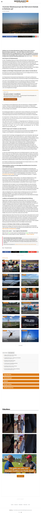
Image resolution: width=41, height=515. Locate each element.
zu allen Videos (20, 476)
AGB (29, 504)
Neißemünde (24, 330)
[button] (19, 423)
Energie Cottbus (8, 384)
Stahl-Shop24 (24, 510)
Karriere (12, 504)
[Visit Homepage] (21, 2)
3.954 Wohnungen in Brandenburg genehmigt (10, 363)
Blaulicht (5, 288)
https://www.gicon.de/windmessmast (9, 228)
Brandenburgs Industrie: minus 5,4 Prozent (10, 366)
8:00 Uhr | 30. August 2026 (9, 358)
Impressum (16, 504)
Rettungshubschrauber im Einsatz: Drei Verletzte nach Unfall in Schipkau (10, 338)
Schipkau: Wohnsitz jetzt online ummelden (10, 355)
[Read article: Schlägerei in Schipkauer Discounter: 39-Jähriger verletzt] (11, 280)
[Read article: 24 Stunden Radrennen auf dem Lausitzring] (30, 280)
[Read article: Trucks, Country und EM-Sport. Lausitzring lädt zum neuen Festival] (30, 308)
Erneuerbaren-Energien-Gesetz (8, 174)
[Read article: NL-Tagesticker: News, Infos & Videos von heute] (11, 266)
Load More (20, 345)
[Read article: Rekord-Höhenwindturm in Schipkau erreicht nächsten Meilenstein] (11, 322)
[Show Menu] (1, 1)
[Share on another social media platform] (38, 36)
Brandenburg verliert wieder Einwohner (9, 360)
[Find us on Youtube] (21, 512)
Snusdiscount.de (29, 510)
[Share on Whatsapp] (34, 36)
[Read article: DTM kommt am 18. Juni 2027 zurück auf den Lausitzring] (30, 266)
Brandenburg (5, 302)
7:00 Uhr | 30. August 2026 (9, 364)
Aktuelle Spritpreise (8, 387)
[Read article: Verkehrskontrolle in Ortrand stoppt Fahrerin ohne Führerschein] (30, 322)
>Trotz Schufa (15, 510)
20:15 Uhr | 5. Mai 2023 (5, 11)
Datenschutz (25, 504)
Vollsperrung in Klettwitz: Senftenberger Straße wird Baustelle (28, 296)
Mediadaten (20, 504)
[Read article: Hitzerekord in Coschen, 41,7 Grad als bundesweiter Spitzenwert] (30, 336)
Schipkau (5, 316)
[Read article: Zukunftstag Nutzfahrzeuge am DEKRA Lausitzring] (11, 308)
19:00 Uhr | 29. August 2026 (9, 369)
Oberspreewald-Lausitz (26, 302)
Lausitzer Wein (20, 510)
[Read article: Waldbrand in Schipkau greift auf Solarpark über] (11, 294)
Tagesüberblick (7, 374)
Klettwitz (24, 288)
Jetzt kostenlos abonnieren (10, 99)
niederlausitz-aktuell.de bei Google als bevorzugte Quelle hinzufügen (25, 244)
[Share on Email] (36, 36)
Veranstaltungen (8, 378)
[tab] (5, 353)
